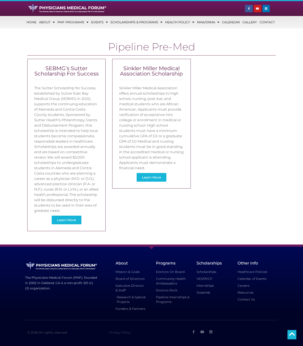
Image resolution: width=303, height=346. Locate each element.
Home (31, 22)
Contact (267, 22)
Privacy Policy (120, 332)
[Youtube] (257, 8)
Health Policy (177, 22)
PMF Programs (70, 22)
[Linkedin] (266, 8)
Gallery (249, 22)
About (45, 22)
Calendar (231, 22)
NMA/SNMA (206, 22)
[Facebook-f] (249, 8)
